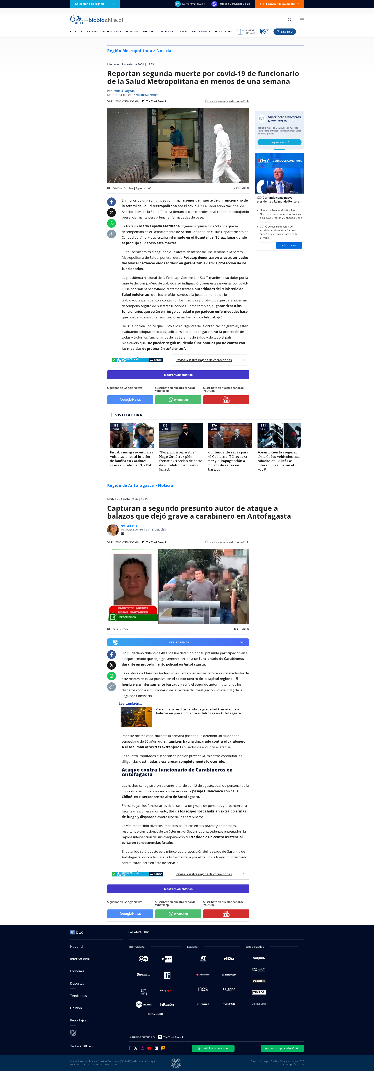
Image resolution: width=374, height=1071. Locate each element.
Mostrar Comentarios (178, 374)
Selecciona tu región (89, 4)
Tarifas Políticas (80, 1046)
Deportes (148, 31)
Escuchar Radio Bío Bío (280, 4)
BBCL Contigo (223, 31)
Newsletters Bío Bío (193, 4)
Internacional (112, 31)
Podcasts (76, 31)
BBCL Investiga (201, 31)
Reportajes (78, 1020)
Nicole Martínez (147, 95)
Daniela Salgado (123, 91)
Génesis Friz (129, 525)
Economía (132, 31)
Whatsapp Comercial (215, 1048)
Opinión (183, 31)
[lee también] (137, 717)
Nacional (93, 31)
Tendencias (166, 31)
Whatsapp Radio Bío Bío (285, 1048)
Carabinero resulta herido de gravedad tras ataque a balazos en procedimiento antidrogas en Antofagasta (198, 711)
